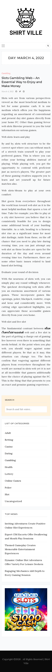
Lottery (9, 473)
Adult (8, 432)
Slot (7, 494)
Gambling (6, 73)
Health (8, 467)
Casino (9, 446)
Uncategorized (13, 501)
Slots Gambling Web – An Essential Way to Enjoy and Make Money (22, 82)
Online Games (13, 480)
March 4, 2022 (7, 91)
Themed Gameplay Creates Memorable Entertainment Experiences (20, 549)
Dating (9, 453)
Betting (9, 439)
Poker (8, 487)
